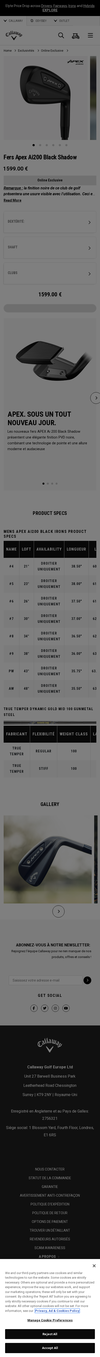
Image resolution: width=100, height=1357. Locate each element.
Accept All (50, 1348)
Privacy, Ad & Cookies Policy (57, 1311)
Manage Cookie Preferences (50, 1320)
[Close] (94, 1265)
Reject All (49, 1334)
